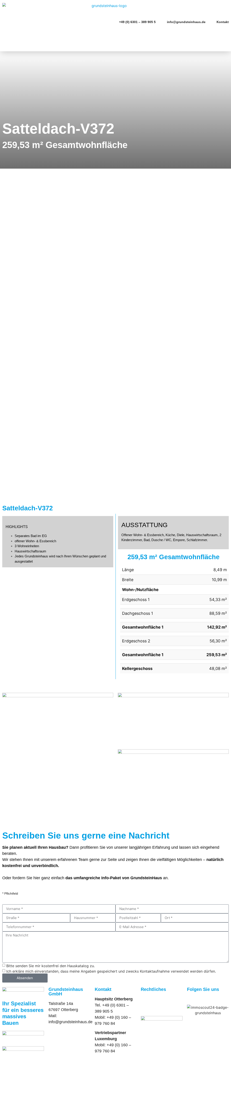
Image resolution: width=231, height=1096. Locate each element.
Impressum (151, 999)
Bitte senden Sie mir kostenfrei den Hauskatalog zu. (50, 965)
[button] (225, 30)
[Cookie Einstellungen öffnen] (34, 1093)
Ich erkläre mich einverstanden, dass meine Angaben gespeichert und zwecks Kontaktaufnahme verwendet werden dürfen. (111, 971)
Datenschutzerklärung (160, 1005)
